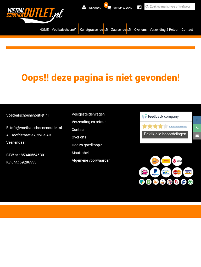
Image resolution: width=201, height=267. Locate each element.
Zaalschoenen (121, 29)
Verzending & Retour (164, 29)
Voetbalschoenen (64, 29)
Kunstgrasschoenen (94, 29)
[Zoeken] (147, 6)
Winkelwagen (118, 6)
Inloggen (94, 8)
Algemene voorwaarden (91, 160)
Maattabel (80, 152)
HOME (44, 29)
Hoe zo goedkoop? (87, 144)
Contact (187, 29)
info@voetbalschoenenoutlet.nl (36, 127)
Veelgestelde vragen (88, 114)
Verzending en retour (89, 121)
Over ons (140, 29)
